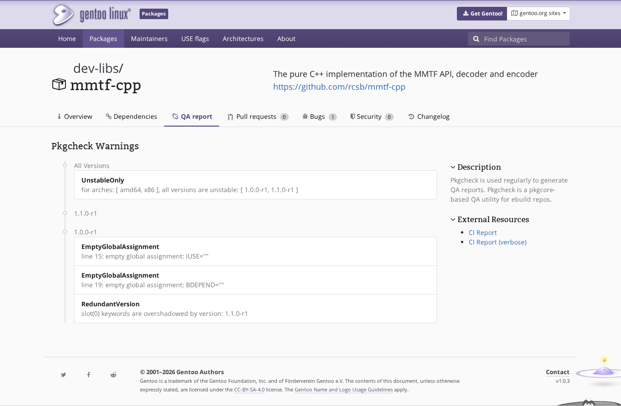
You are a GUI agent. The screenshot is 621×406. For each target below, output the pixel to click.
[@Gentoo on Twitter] (63, 375)
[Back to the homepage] (91, 14)
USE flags (195, 38)
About (286, 38)
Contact (558, 372)
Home (67, 38)
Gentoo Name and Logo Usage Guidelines (344, 389)
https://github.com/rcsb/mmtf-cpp (339, 86)
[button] (482, 13)
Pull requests (260, 116)
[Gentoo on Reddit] (113, 375)
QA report (195, 116)
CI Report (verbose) (497, 242)
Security (373, 116)
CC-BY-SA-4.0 (249, 389)
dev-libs (96, 68)
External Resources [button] (493, 219)
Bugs (321, 116)
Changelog (433, 116)
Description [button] (479, 167)
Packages (103, 38)
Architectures (243, 38)
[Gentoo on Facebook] (88, 375)
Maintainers (149, 38)
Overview (77, 116)
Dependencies (134, 116)
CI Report (483, 232)
